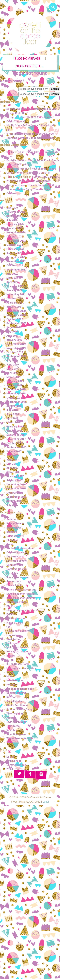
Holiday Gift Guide (17, 651)
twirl (9, 717)
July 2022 (12, 273)
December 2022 (16, 257)
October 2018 (14, 397)
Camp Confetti (15, 535)
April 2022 (12, 282)
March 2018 (13, 422)
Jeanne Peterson (17, 168)
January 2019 (14, 385)
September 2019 (16, 356)
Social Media (14, 701)
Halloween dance (16, 647)
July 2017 (12, 455)
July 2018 (12, 410)
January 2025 (14, 228)
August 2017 (13, 451)
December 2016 (16, 484)
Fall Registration (16, 618)
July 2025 (12, 220)
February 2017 (15, 476)
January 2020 (14, 339)
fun (8, 626)
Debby (10, 152)
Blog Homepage (27, 59)
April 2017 (12, 467)
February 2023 (15, 249)
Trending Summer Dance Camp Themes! (30, 137)
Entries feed (13, 760)
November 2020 (16, 315)
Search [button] (55, 88)
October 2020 (14, 319)
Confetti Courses (17, 552)
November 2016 (16, 488)
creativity (12, 573)
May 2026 (12, 207)
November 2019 (16, 348)
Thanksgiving (14, 713)
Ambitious (12, 519)
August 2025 (13, 215)
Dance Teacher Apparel (20, 593)
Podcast (11, 684)
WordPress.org (15, 769)
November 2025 (16, 211)
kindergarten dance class (21, 668)
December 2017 (16, 434)
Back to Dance (15, 523)
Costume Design (16, 569)
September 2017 (16, 447)
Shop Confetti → (30, 66)
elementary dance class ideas (24, 610)
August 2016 (13, 501)
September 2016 (16, 496)
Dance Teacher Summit (20, 597)
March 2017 (13, 472)
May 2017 (12, 463)
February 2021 (15, 302)
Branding (11, 531)
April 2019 (12, 372)
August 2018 (13, 406)
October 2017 (14, 443)
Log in (10, 756)
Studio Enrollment (17, 705)
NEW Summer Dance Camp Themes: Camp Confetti (30, 189)
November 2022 (16, 261)
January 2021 (14, 306)
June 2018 (12, 414)
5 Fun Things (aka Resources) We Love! (30, 133)
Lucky (9, 672)
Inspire (10, 655)
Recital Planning (16, 692)
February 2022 (15, 286)
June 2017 (12, 459)
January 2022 (14, 290)
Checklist (12, 540)
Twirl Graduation (16, 721)
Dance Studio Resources (21, 589)
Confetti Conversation (20, 548)
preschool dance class (20, 688)
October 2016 (14, 492)
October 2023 (14, 244)
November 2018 (16, 393)
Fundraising (13, 635)
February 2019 (15, 381)
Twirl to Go (13, 726)
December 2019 (16, 344)
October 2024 (14, 236)
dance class (13, 581)
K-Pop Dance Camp (17, 664)
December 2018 (16, 389)
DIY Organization (16, 602)
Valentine (12, 730)
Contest (11, 564)
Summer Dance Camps (20, 709)
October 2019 (14, 352)
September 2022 (16, 269)
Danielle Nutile (15, 160)
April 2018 (12, 418)
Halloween (12, 643)
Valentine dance (16, 734)
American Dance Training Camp (25, 185)
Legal (46, 801)
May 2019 (12, 368)
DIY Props (12, 606)
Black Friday (13, 527)
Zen (8, 742)
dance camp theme (17, 577)
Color (9, 544)
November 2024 (16, 232)
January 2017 (14, 480)
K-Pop (10, 659)
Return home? (12, 81)
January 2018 (14, 430)
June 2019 (12, 364)
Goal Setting (13, 639)
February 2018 (15, 426)
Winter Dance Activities (20, 738)
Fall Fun (11, 614)
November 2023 (16, 240)
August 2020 (13, 327)
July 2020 (12, 331)
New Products (15, 680)
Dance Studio (14, 585)
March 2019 (13, 377)
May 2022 (12, 277)
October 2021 (14, 298)
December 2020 (16, 310)
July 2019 (12, 360)
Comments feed (16, 764)
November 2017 (16, 439)
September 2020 (16, 323)
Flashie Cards (14, 622)
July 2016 (12, 505)
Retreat (11, 697)
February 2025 (15, 224)
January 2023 (14, 253)
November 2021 (16, 294)
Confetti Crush (15, 556)
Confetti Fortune (16, 560)
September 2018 (16, 401)
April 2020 (12, 335)
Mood (9, 676)
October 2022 (14, 265)
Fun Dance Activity (17, 630)
